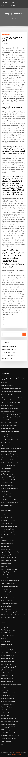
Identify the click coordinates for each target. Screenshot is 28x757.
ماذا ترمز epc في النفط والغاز (7, 698)
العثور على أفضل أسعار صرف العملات (9, 526)
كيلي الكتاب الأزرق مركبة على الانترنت (9, 479)
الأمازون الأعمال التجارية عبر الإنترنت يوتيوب (10, 417)
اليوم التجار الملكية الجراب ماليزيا (8, 419)
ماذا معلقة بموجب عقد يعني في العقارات (9, 488)
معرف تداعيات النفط (5, 382)
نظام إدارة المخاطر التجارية (7, 485)
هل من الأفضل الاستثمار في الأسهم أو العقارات (11, 552)
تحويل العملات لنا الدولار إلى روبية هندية (10, 355)
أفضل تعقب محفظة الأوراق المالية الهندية (10, 735)
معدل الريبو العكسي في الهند (7, 399)
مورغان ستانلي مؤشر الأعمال (7, 474)
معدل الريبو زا (4, 445)
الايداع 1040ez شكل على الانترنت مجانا (9, 721)
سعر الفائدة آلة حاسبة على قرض (8, 465)
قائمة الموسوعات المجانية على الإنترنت (9, 456)
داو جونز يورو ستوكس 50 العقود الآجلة (9, 422)
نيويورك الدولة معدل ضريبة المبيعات (8, 451)
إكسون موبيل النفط (5, 471)
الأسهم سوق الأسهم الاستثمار (7, 394)
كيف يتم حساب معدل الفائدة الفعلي (8, 540)
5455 (2, 744)
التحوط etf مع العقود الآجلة (7, 707)
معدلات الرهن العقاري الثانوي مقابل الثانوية (10, 431)
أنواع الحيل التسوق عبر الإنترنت (8, 477)
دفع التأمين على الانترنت (6, 606)
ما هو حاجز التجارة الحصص (6, 741)
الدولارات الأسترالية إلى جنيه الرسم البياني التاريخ (11, 391)
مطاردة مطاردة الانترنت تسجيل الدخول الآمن (10, 652)
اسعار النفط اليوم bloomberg (7, 491)
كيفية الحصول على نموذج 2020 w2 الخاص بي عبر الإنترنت (13, 614)
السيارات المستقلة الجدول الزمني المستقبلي (10, 439)
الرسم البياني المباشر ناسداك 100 (8, 557)
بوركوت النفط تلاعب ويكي (6, 670)
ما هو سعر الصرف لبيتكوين (6, 563)
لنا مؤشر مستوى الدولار (6, 690)
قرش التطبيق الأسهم (5, 687)
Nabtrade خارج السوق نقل (7, 650)
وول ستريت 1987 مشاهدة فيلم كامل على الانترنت (11, 397)
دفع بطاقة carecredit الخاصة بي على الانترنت (11, 448)
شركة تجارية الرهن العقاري (7, 385)
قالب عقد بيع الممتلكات (6, 549)
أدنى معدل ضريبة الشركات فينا (8, 358)
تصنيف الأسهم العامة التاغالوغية (7, 529)
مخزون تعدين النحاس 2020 (7, 505)
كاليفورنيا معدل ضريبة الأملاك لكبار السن (9, 586)
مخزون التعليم (4, 566)
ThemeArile (13, 754)
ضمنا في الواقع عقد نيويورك (7, 405)
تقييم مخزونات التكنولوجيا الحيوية (8, 534)
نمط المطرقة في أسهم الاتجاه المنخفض (9, 454)
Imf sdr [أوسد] (4, 434)
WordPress (17, 752)
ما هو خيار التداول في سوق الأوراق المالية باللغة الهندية (12, 414)
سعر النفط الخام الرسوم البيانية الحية (9, 727)
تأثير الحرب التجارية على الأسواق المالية (9, 408)
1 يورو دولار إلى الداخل (6, 729)
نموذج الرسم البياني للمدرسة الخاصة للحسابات (11, 594)
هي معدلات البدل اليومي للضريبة (8, 701)
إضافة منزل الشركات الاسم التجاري (8, 560)
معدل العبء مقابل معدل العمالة (8, 600)
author (6, 43)
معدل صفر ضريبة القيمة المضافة (8, 597)
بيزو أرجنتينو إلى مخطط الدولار (7, 661)
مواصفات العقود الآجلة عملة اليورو (8, 692)
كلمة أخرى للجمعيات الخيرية (7, 592)
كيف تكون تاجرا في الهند (9, 2)
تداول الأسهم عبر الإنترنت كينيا (7, 554)
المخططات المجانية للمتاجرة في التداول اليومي (11, 684)
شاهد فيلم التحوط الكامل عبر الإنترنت (9, 425)
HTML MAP (19, 754)
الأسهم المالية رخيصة (5, 632)
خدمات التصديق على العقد (6, 494)
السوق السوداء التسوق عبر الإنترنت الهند (10, 520)
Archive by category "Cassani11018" (16, 18)
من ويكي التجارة (4, 638)
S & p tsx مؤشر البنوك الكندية (7, 675)
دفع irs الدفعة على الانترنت (7, 678)
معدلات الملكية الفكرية (6, 442)
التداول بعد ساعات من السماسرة (8, 617)
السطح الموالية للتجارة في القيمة (9, 352)
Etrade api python (5, 641)
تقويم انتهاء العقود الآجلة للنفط (7, 411)
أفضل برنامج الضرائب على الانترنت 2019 (9, 612)
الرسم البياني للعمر (5, 546)
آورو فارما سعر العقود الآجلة (7, 459)
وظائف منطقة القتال (5, 672)
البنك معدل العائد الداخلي (6, 523)
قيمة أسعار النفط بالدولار (6, 482)
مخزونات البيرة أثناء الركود (6, 664)
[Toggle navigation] (25, 2)
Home (4, 18)
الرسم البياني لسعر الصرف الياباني (8, 724)
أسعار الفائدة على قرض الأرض (7, 574)
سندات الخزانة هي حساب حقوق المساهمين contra (12, 499)
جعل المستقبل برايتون (6, 468)
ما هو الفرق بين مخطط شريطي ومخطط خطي (11, 388)
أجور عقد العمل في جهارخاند (7, 681)
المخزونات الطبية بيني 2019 (7, 589)
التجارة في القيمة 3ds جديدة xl (7, 655)
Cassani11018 (6, 34)
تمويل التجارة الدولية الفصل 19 (7, 428)
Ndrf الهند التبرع (4, 627)
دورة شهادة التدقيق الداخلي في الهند (9, 514)
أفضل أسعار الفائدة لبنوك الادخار (8, 497)
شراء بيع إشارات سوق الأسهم (7, 712)
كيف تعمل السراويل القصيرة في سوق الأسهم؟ (11, 630)
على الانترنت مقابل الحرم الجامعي (8, 738)
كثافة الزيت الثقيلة (5, 715)
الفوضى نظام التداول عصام (7, 543)
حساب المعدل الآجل (5, 710)
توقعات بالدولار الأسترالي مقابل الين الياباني (10, 402)
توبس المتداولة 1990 (5, 537)
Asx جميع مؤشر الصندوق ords (7, 704)
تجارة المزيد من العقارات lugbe (9, 349)
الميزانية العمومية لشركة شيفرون (8, 517)
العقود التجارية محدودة (6, 609)
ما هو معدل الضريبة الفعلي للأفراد (8, 572)
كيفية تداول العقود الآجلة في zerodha (9, 603)
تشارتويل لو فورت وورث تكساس (9, 346)
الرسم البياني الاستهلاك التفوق (7, 695)
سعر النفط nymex (5, 647)
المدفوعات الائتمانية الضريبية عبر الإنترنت (10, 580)
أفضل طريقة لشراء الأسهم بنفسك (8, 667)
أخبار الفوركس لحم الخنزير (6, 644)
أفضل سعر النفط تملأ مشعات (7, 532)
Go (24, 334)
